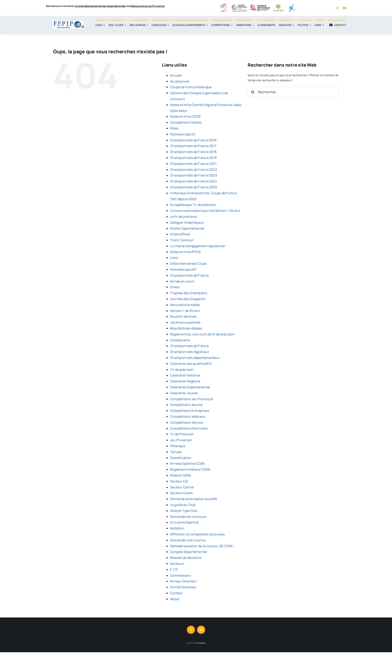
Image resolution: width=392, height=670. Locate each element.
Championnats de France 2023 (193, 175)
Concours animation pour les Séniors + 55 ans (205, 210)
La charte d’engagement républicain (197, 246)
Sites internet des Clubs (188, 263)
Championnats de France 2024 (193, 181)
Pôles (174, 128)
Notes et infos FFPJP (185, 252)
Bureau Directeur (183, 581)
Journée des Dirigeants (187, 299)
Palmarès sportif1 (183, 269)
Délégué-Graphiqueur (187, 222)
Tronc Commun (182, 240)
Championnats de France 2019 (193, 157)
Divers (175, 287)
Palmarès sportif (182, 134)
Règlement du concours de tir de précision (202, 334)
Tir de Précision (182, 434)
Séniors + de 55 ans (184, 310)
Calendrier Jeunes (184, 393)
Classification (180, 458)
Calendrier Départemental (190, 387)
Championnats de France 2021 (193, 163)
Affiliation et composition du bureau (197, 534)
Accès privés (179, 81)
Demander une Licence (188, 540)
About (174, 599)
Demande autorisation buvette (193, 499)
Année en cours (182, 281)
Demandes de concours (188, 516)
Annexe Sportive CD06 (187, 463)
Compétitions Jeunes (186, 404)
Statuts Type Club (183, 510)
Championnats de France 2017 (193, 146)
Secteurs (177, 563)
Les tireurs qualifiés (185, 322)
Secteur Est (179, 481)
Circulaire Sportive (184, 522)
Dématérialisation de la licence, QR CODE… (202, 546)
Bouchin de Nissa (183, 316)
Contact (176, 593)
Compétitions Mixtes (186, 122)
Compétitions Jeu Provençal (191, 399)
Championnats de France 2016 (193, 140)
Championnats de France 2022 (193, 169)
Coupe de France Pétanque (191, 87)
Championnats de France (189, 275)
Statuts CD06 (180, 475)
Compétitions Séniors (186, 422)
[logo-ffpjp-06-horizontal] (68, 22)
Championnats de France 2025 (193, 187)
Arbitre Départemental (187, 228)
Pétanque (177, 446)
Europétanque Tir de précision (193, 204)
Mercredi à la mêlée (185, 305)
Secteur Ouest (181, 493)
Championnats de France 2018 (193, 152)
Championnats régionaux (189, 352)
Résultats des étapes (186, 328)
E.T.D (174, 569)
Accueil (176, 75)
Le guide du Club (182, 504)
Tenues (176, 452)
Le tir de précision (183, 216)
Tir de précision (182, 369)
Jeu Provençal (181, 440)
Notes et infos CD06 (185, 116)
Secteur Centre (182, 487)
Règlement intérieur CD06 (190, 469)
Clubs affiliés (180, 234)
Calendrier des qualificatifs (191, 363)
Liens (174, 257)
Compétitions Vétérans (187, 416)
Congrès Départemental (188, 551)
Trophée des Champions (188, 293)
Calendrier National (185, 375)
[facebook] (337, 8)
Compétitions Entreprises (189, 410)
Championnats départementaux (194, 357)
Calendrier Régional (185, 381)
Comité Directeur (183, 587)
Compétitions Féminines (188, 428)
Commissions (180, 575)
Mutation (177, 528)
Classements (180, 340)
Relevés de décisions (186, 557)
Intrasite (201, 643)
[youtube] (344, 8)
